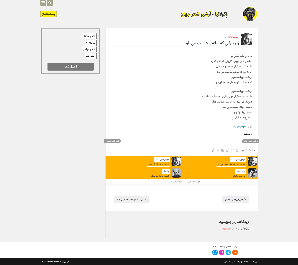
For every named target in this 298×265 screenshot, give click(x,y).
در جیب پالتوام (239, 176)
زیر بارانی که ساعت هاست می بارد (212, 43)
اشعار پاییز (90, 55)
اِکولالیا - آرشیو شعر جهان (204, 14)
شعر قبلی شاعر (113, 141)
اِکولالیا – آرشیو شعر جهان (233, 261)
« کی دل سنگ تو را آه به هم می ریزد (131, 199)
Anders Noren (52, 261)
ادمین (190, 181)
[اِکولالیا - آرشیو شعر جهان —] (250, 14)
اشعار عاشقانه (89, 36)
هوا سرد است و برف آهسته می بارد (231, 164)
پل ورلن (166, 171)
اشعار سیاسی (89, 49)
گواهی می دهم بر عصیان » (235, 199)
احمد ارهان (240, 171)
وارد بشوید (226, 228)
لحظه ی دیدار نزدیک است (158, 164)
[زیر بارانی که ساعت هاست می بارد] (246, 39)
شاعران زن (90, 42)
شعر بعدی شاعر (250, 141)
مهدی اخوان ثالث (231, 37)
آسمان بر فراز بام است (160, 176)
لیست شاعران (48, 13)
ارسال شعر (70, 66)
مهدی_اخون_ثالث (238, 126)
